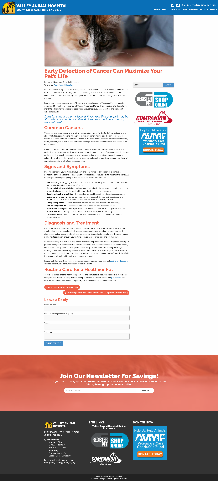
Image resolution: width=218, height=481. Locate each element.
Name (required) (50, 305)
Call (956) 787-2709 (65, 462)
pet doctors (116, 278)
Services (175, 9)
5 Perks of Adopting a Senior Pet (63, 287)
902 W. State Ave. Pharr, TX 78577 (38, 9)
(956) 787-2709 (54, 435)
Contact (212, 9)
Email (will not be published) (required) (58, 314)
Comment (48, 332)
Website (47, 323)
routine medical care (119, 261)
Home (157, 9)
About (165, 9)
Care (184, 9)
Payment (193, 9)
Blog (203, 9)
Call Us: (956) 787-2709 (199, 5)
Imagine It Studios (118, 478)
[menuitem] (157, 9)
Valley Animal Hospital (42, 6)
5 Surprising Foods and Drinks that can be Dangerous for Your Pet (95, 293)
